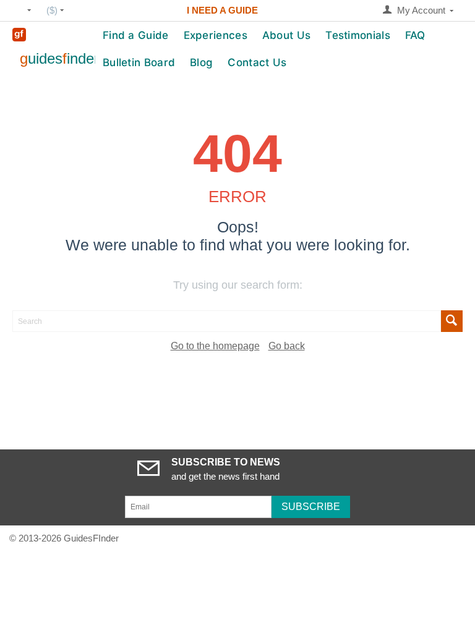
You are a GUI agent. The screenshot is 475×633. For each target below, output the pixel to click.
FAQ (415, 35)
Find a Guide (136, 35)
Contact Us (257, 62)
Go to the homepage (215, 346)
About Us (286, 35)
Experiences (215, 35)
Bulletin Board (139, 62)
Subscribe (310, 506)
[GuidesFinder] (19, 33)
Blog (201, 62)
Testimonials (357, 35)
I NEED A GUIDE (222, 10)
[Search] (452, 321)
